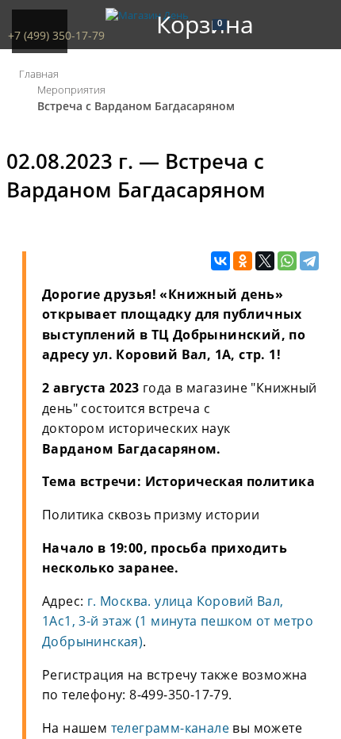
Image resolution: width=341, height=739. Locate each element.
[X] (264, 261)
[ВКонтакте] (220, 261)
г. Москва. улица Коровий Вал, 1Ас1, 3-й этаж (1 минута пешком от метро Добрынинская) (177, 621)
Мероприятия (71, 89)
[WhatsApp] (287, 261)
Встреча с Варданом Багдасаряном (136, 105)
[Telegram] (309, 261)
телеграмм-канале (170, 728)
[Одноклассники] (242, 261)
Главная (39, 74)
